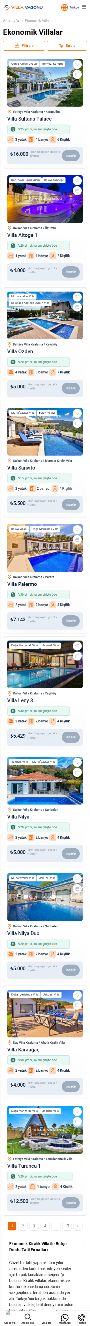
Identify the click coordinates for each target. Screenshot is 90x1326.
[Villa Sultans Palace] (45, 83)
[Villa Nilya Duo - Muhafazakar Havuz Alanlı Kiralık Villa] (45, 897)
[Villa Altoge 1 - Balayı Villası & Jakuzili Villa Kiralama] (45, 199)
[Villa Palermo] (45, 548)
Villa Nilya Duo (23, 933)
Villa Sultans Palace (29, 119)
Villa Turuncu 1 (24, 1166)
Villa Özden (20, 351)
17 (67, 1226)
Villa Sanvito (21, 468)
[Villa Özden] (45, 315)
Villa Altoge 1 (22, 235)
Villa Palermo (22, 584)
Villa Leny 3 (20, 700)
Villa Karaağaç (23, 1050)
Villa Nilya (18, 817)
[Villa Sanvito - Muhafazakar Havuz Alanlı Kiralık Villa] (45, 432)
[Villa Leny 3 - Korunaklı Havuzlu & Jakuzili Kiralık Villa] (45, 664)
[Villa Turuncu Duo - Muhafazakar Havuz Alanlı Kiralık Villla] (45, 1130)
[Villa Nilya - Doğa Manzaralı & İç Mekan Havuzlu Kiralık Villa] (45, 781)
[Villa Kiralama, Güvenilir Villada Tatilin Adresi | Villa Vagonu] (23, 7)
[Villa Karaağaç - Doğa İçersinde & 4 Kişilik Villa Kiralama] (45, 1013)
